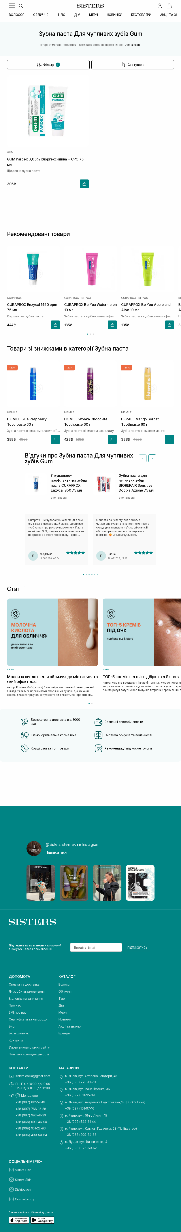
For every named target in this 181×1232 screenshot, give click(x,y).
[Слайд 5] (94, 574)
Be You (86, 297)
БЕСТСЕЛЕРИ (141, 15)
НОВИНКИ (114, 15)
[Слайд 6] (97, 574)
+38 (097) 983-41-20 (30, 1115)
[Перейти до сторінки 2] (90, 334)
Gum (10, 152)
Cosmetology (24, 1199)
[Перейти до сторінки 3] (93, 334)
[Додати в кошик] (84, 183)
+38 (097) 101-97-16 (79, 1108)
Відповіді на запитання (26, 998)
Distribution (23, 1189)
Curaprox (14, 297)
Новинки (64, 1019)
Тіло (61, 998)
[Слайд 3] (89, 574)
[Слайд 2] (86, 574)
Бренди (64, 1033)
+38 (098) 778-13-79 (80, 1082)
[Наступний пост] (147, 882)
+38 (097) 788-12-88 (30, 1109)
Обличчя (65, 991)
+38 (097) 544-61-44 (80, 1121)
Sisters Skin (23, 1180)
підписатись (137, 947)
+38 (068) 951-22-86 (30, 1128)
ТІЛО (61, 15)
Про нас (15, 1005)
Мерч (62, 1012)
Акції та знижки (69, 1026)
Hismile (12, 412)
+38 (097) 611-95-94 (80, 1095)
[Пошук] (21, 6)
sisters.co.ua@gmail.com (32, 1076)
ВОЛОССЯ (16, 15)
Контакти (16, 1040)
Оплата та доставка (24, 984)
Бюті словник (19, 1033)
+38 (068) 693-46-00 (31, 1122)
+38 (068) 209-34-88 (80, 1135)
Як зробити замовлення (27, 991)
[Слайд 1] (83, 574)
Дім (61, 1005)
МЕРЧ (93, 15)
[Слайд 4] (91, 574)
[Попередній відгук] (143, 458)
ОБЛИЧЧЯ (41, 15)
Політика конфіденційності (29, 1054)
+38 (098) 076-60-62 (81, 1148)
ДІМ (77, 15)
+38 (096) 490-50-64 (31, 1135)
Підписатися (56, 852)
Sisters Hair (23, 1170)
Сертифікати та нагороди (28, 1019)
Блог (12, 1026)
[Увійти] (160, 6)
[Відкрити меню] (12, 6)
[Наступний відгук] (152, 458)
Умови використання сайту (29, 1047)
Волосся (64, 984)
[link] (169, 6)
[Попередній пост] (34, 882)
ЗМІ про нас (17, 1012)
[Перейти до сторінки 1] (87, 334)
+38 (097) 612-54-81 (30, 1102)
